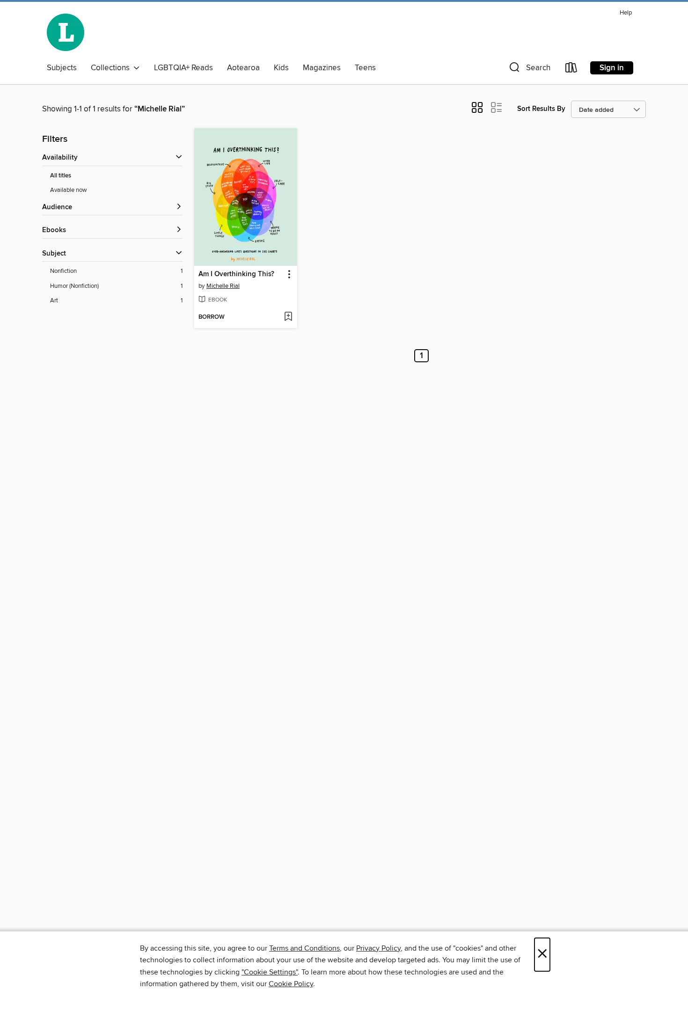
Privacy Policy (378, 948)
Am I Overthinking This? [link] (236, 274)
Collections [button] (112, 68)
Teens (365, 68)
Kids (281, 68)
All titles (60, 176)
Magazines (322, 68)
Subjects (62, 68)
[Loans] (571, 69)
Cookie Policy (291, 984)
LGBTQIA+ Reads (183, 68)
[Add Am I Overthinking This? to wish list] (288, 317)
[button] (528, 69)
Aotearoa (243, 68)
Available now (68, 190)
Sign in (612, 68)
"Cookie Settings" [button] (270, 972)
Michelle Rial (223, 286)
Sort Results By (541, 108)
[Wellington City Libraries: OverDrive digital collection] (65, 32)
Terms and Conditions (304, 948)
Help (626, 12)
